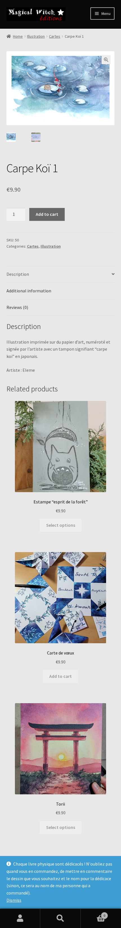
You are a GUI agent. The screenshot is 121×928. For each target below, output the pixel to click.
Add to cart (47, 214)
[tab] (60, 274)
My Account (20, 918)
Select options (60, 525)
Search (60, 918)
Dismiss (13, 900)
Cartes (54, 36)
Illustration (36, 36)
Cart (93, 913)
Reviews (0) (17, 307)
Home (18, 36)
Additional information (28, 290)
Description (17, 274)
